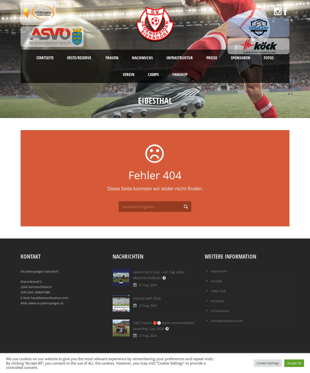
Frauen (112, 57)
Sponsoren (240, 57)
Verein (128, 74)
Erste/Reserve (79, 57)
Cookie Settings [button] (268, 363)
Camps (153, 74)
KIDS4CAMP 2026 (147, 298)
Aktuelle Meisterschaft (227, 321)
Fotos (269, 57)
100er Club (218, 291)
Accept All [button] (294, 363)
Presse (211, 57)
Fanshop (179, 74)
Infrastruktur (179, 57)
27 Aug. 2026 (148, 285)
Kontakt (216, 281)
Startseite (45, 57)
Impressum (219, 271)
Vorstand (217, 301)
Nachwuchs (142, 57)
